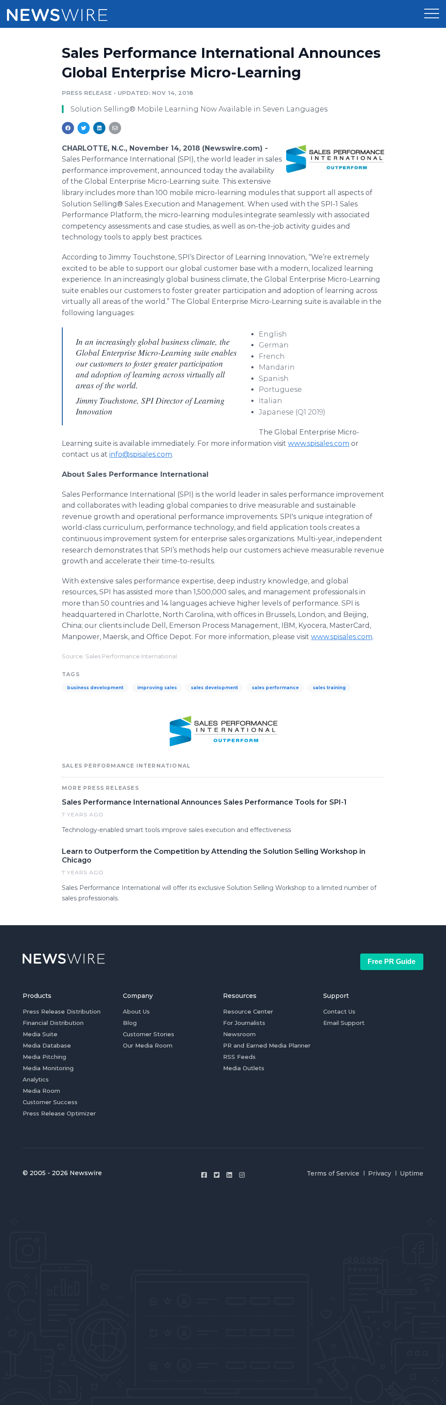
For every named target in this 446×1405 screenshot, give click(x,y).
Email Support (344, 1022)
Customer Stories (148, 1034)
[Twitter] (217, 1175)
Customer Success (50, 1101)
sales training (329, 688)
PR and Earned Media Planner (267, 1045)
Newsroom (239, 1034)
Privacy (379, 1173)
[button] (431, 14)
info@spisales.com (140, 454)
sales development (214, 688)
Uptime (411, 1173)
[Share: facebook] (68, 128)
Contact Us (339, 1011)
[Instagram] (242, 1175)
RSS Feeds (239, 1056)
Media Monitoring (48, 1068)
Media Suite (40, 1034)
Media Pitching (44, 1056)
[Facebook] (204, 1175)
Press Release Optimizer (59, 1113)
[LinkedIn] (229, 1175)
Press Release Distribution (62, 1011)
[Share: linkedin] (99, 128)
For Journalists (244, 1022)
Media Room (41, 1090)
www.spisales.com (318, 443)
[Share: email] (115, 128)
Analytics (36, 1079)
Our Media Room (147, 1045)
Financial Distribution (53, 1022)
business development (95, 688)
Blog (130, 1022)
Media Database (47, 1045)
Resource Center (248, 1011)
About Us (136, 1011)
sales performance (275, 688)
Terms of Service (333, 1173)
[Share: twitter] (83, 128)
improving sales (157, 688)
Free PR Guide (392, 961)
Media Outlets (243, 1068)
